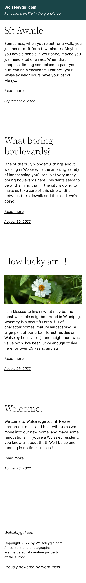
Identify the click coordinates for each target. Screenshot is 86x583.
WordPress (50, 567)
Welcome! (23, 408)
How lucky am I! (35, 261)
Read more (14, 90)
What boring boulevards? (28, 145)
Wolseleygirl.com (20, 7)
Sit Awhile (23, 30)
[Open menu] (79, 10)
